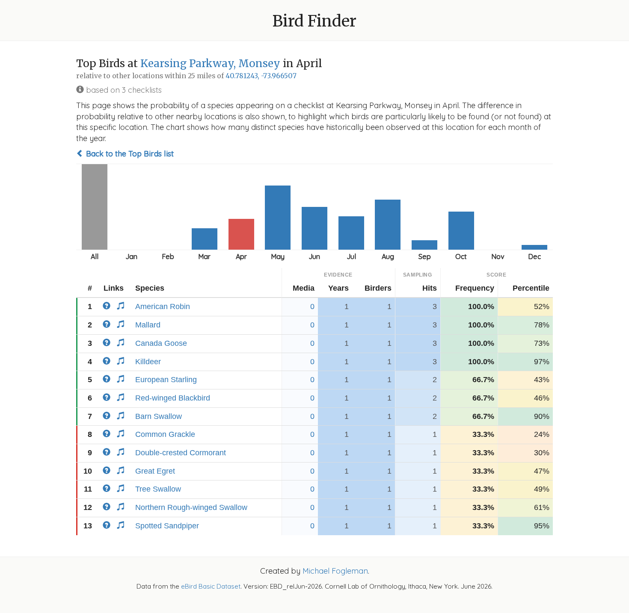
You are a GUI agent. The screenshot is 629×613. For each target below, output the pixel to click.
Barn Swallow (158, 416)
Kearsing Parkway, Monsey (210, 63)
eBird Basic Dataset (210, 586)
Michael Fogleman (335, 571)
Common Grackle (165, 434)
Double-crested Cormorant (180, 452)
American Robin (162, 306)
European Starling (166, 379)
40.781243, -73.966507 (261, 76)
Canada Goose (161, 343)
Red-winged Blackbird (172, 398)
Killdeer (148, 361)
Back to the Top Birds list (129, 154)
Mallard (147, 325)
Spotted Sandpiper (167, 526)
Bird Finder (314, 21)
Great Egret (155, 471)
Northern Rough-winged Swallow (191, 507)
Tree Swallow (158, 489)
